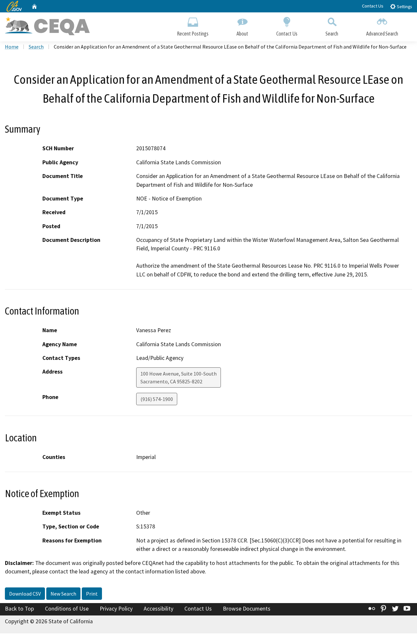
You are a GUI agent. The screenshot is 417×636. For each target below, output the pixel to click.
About (242, 34)
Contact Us (372, 6)
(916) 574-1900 (156, 399)
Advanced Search (382, 34)
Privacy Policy (116, 608)
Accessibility (158, 608)
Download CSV (25, 593)
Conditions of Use (67, 608)
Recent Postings (192, 34)
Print (92, 593)
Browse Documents (246, 608)
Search (331, 34)
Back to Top (19, 608)
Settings (404, 6)
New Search (63, 593)
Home (12, 46)
